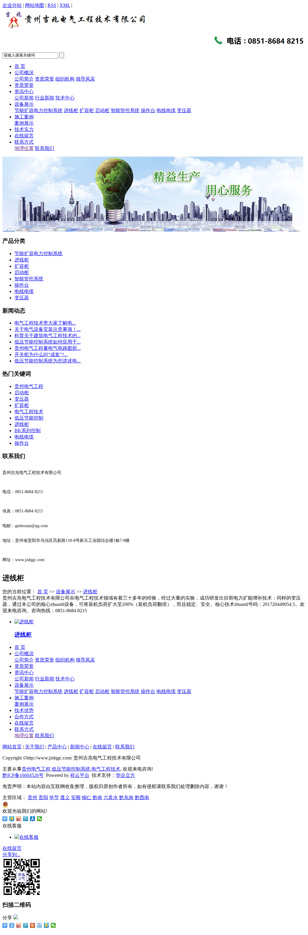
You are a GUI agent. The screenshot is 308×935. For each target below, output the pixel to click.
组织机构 (65, 78)
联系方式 (24, 142)
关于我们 (34, 746)
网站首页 (12, 746)
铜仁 (86, 797)
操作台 (148, 110)
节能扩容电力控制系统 (38, 110)
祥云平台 (79, 775)
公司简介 (24, 78)
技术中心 (65, 97)
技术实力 (24, 129)
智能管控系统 (125, 110)
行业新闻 (44, 97)
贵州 (32, 797)
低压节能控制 (28, 417)
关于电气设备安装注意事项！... (47, 329)
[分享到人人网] (32, 818)
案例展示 (24, 123)
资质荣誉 (44, 78)
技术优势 (24, 710)
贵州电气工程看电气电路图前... (47, 348)
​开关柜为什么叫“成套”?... (41, 354)
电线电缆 (166, 110)
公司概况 (24, 72)
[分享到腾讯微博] (25, 818)
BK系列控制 (27, 430)
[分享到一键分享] (11, 925)
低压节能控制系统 (71, 769)
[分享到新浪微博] (18, 818)
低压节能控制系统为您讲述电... (47, 360)
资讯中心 (24, 91)
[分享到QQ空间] (11, 818)
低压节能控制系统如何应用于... (47, 341)
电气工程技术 (28, 411)
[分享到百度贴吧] (39, 925)
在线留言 (24, 135)
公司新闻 (24, 97)
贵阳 (43, 797)
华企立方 (125, 775)
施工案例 (24, 116)
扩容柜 (86, 110)
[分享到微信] (39, 818)
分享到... (11, 854)
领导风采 (85, 78)
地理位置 (24, 148)
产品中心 (57, 746)
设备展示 (24, 104)
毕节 (54, 797)
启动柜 (102, 110)
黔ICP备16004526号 (23, 775)
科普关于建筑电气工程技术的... (47, 335)
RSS (52, 5)
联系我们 (44, 148)
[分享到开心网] (32, 925)
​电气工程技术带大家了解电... (45, 322)
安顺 (76, 797)
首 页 (19, 66)
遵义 (65, 797)
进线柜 (71, 110)
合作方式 (24, 716)
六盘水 (110, 797)
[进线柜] (24, 621)
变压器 (184, 110)
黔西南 (142, 797)
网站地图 (34, 5)
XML (65, 5)
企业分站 (12, 5)
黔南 (97, 797)
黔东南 (126, 797)
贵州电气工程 (28, 386)
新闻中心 (79, 746)
